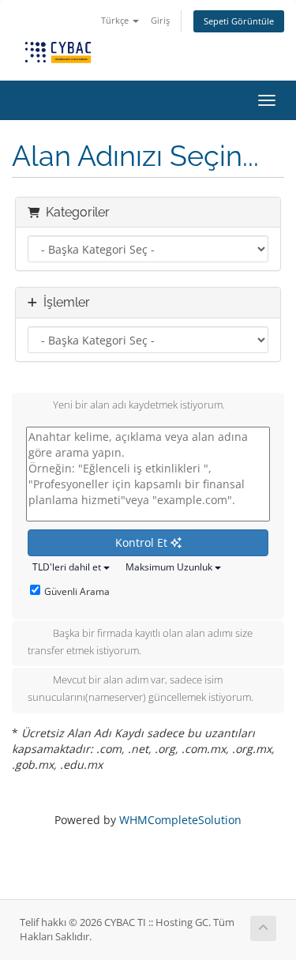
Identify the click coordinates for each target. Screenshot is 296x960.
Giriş (160, 20)
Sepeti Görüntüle (239, 21)
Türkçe (116, 20)
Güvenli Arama (77, 591)
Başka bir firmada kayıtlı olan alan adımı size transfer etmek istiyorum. (140, 641)
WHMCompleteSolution (180, 819)
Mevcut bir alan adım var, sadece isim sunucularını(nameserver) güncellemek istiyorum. (140, 689)
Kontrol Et (142, 542)
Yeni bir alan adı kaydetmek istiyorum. (139, 405)
